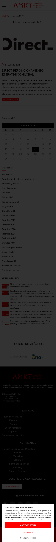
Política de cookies (12, 517)
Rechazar (28, 532)
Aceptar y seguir (28, 525)
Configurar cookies (28, 538)
